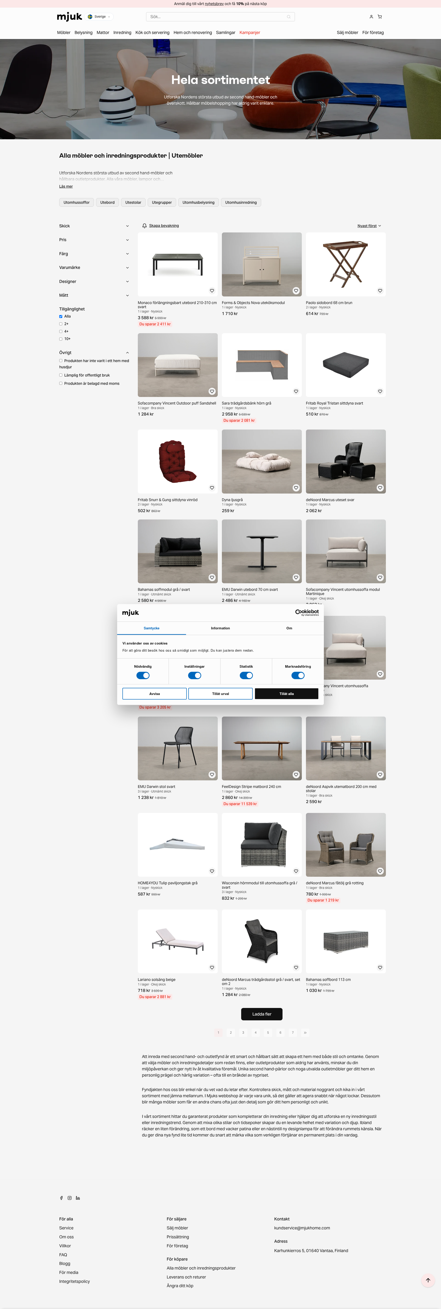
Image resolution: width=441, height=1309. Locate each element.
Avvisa (154, 693)
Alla (67, 316)
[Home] (69, 17)
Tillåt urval (220, 693)
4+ (66, 331)
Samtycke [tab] (152, 628)
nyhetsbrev (214, 3)
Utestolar (133, 202)
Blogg (64, 1263)
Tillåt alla (287, 693)
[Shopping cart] (380, 17)
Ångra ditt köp (180, 1286)
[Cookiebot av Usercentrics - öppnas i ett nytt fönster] (299, 612)
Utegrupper (162, 202)
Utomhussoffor (77, 202)
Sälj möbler (177, 1228)
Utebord (107, 202)
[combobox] (220, 17)
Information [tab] (220, 628)
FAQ (63, 1255)
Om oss (66, 1237)
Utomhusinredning (241, 202)
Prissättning (178, 1237)
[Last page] (305, 1033)
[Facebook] (61, 1198)
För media (68, 1272)
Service (66, 1228)
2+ (66, 323)
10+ (67, 338)
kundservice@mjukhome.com (302, 1228)
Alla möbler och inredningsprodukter (201, 1268)
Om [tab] (289, 628)
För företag (177, 1246)
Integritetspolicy (74, 1281)
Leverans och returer (186, 1277)
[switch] (194, 675)
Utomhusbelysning (199, 202)
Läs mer (66, 186)
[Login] (371, 17)
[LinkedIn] (78, 1198)
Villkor (65, 1246)
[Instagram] (70, 1198)
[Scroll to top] (428, 1280)
